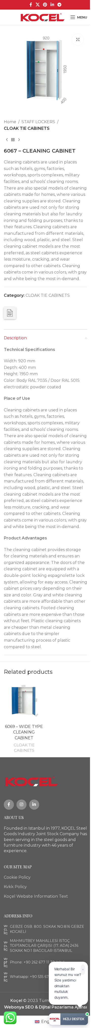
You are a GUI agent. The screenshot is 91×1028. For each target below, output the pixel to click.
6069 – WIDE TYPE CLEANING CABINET (24, 732)
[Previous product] (7, 140)
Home (10, 121)
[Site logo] (42, 16)
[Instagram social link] (21, 805)
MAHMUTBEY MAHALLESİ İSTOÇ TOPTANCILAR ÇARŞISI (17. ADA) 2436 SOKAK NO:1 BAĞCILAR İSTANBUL (44, 945)
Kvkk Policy (15, 886)
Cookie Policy (17, 877)
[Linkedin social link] (52, 5)
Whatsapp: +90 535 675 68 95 (35, 976)
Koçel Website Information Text (36, 896)
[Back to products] (13, 140)
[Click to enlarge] (77, 39)
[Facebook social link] (31, 5)
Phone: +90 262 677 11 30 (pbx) (37, 962)
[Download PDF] (10, 313)
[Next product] (19, 140)
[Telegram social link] (59, 5)
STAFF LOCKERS (38, 121)
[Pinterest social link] (45, 5)
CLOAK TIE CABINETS (27, 128)
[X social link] (37, 5)
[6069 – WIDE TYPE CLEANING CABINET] (24, 701)
